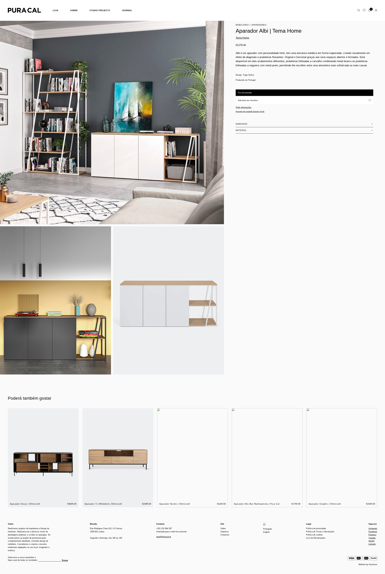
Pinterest (372, 535)
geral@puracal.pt (163, 537)
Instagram (372, 528)
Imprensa (224, 531)
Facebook (372, 531)
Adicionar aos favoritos (248, 100)
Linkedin (372, 544)
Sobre (74, 10)
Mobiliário (242, 25)
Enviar (65, 560)
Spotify (371, 541)
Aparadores (258, 25)
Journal (127, 10)
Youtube (372, 538)
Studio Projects (99, 10)
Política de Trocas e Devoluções (320, 531)
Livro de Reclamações (315, 538)
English (266, 532)
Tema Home (242, 37)
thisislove (373, 564)
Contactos (224, 535)
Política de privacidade (316, 528)
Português (267, 529)
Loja (55, 10)
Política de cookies (314, 535)
